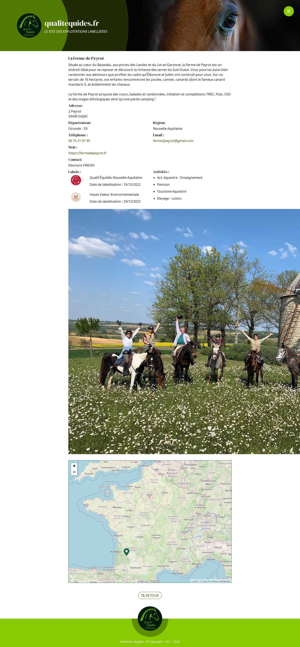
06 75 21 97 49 (79, 141)
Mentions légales (132, 642)
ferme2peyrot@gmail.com (173, 141)
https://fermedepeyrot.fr (87, 153)
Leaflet (194, 581)
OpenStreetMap (210, 581)
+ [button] (74, 465)
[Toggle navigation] (289, 11)
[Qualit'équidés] (29, 25)
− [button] (74, 472)
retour (152, 595)
